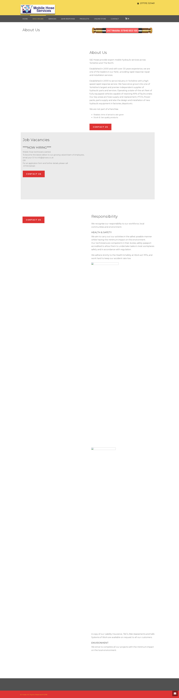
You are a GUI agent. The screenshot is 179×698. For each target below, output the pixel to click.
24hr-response (68, 19)
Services (52, 19)
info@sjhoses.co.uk (45, 158)
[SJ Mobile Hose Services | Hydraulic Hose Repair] (37, 9)
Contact (115, 19)
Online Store (100, 19)
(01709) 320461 (147, 3)
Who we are (38, 19)
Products (84, 19)
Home (25, 19)
